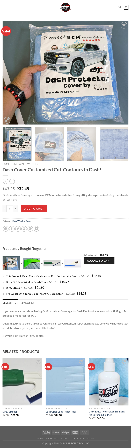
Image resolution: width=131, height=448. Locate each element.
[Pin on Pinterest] (30, 229)
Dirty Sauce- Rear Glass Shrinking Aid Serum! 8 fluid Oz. (107, 413)
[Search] (120, 7)
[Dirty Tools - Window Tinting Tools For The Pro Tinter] (65, 7)
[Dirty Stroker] (22, 381)
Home (6, 164)
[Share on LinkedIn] (36, 229)
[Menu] (5, 7)
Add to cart (34, 208)
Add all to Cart (99, 260)
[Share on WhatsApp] (6, 229)
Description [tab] (10, 302)
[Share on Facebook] (12, 229)
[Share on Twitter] (18, 229)
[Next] (122, 72)
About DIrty (71, 438)
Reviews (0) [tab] (27, 302)
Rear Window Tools (25, 164)
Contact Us (87, 438)
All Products (54, 438)
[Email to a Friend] (24, 229)
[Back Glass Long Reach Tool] (65, 381)
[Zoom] (7, 120)
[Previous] (9, 72)
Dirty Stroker (10, 411)
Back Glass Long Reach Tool (61, 411)
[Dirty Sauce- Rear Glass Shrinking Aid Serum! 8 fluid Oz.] (108, 381)
